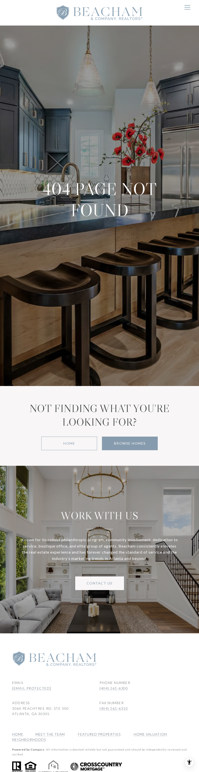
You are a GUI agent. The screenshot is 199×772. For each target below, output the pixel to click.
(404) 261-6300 (114, 688)
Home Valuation (150, 734)
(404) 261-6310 (114, 708)
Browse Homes (130, 443)
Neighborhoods (29, 739)
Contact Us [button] (100, 583)
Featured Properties (99, 734)
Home (69, 443)
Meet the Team (50, 734)
